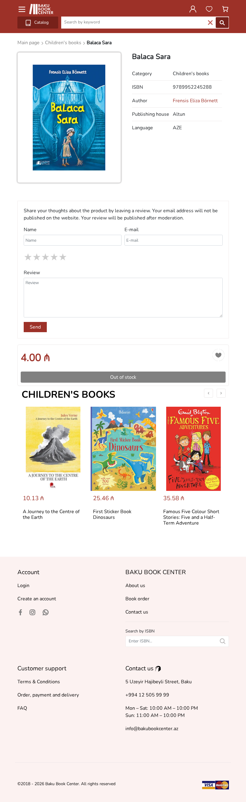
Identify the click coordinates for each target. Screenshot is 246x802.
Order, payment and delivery (48, 695)
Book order (137, 598)
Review (32, 272)
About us (135, 585)
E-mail (131, 229)
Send (35, 327)
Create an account (36, 598)
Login (23, 585)
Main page (29, 42)
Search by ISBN (139, 631)
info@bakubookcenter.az (151, 728)
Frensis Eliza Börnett (195, 100)
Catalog (41, 22)
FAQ (22, 708)
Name (30, 229)
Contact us (136, 612)
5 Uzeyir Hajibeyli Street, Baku (158, 681)
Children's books (68, 394)
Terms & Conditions (38, 681)
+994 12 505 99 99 (147, 695)
